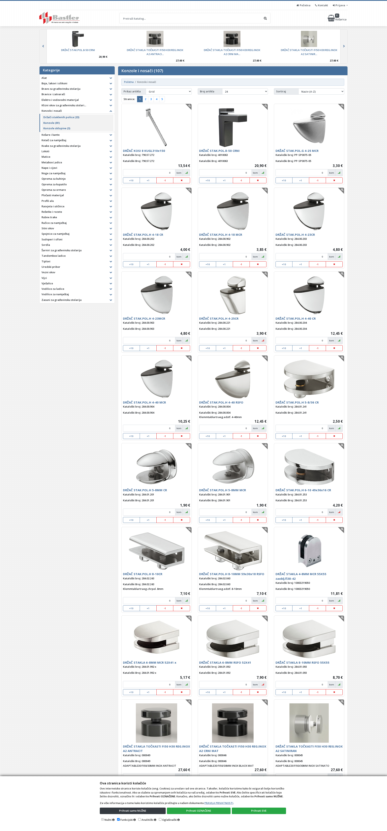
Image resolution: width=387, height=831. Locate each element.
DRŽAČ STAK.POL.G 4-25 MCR (297, 151)
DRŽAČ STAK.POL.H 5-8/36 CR (297, 402)
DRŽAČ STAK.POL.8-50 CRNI (219, 151)
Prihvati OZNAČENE (198, 810)
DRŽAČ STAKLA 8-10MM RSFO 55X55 (302, 662)
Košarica (341, 18)
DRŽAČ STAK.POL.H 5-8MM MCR (222, 490)
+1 (148, 180)
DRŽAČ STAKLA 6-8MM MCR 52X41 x (149, 662)
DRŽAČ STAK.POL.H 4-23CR (295, 235)
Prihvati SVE (258, 810)
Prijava (340, 5)
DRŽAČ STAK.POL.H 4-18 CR (143, 235)
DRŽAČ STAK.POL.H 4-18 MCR (220, 235)
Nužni (108, 820)
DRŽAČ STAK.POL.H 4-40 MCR (144, 402)
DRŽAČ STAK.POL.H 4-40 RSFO (221, 402)
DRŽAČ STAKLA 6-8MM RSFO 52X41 (225, 662)
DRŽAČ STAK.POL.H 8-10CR (142, 574)
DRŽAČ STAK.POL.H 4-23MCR (144, 318)
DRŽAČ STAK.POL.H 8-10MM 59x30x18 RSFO (231, 574)
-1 (165, 180)
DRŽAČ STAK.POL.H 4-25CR (218, 318)
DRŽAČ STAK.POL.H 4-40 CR (296, 318)
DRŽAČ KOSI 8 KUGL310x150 (144, 151)
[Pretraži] (265, 18)
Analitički (147, 820)
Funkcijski (126, 820)
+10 (131, 180)
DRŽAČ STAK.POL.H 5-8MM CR (145, 490)
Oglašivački (169, 820)
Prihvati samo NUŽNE (132, 810)
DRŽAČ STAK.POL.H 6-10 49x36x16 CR (303, 490)
